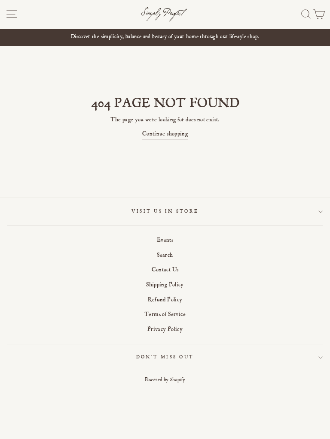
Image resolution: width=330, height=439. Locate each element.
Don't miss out (165, 357)
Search (165, 256)
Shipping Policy (164, 285)
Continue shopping (165, 134)
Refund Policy (165, 300)
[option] (165, 37)
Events (165, 241)
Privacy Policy (165, 330)
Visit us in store (165, 211)
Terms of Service (165, 315)
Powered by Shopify (165, 379)
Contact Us (165, 270)
